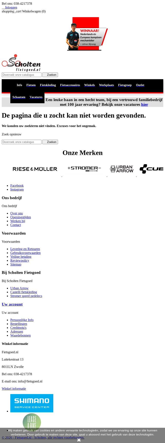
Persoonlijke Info (22, 320)
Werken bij (17, 221)
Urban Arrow (19, 288)
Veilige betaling (20, 256)
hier (144, 104)
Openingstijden (20, 217)
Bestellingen (18, 324)
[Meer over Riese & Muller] (28, 175)
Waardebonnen (20, 335)
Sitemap (15, 264)
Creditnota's (18, 327)
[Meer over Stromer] (77, 175)
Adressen (16, 331)
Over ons (16, 213)
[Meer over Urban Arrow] (114, 175)
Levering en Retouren (25, 249)
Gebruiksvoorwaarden (25, 253)
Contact (15, 225)
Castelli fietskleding (23, 292)
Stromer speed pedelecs (26, 296)
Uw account (12, 304)
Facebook (17, 185)
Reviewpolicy (19, 260)
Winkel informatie (14, 388)
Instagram (17, 189)
